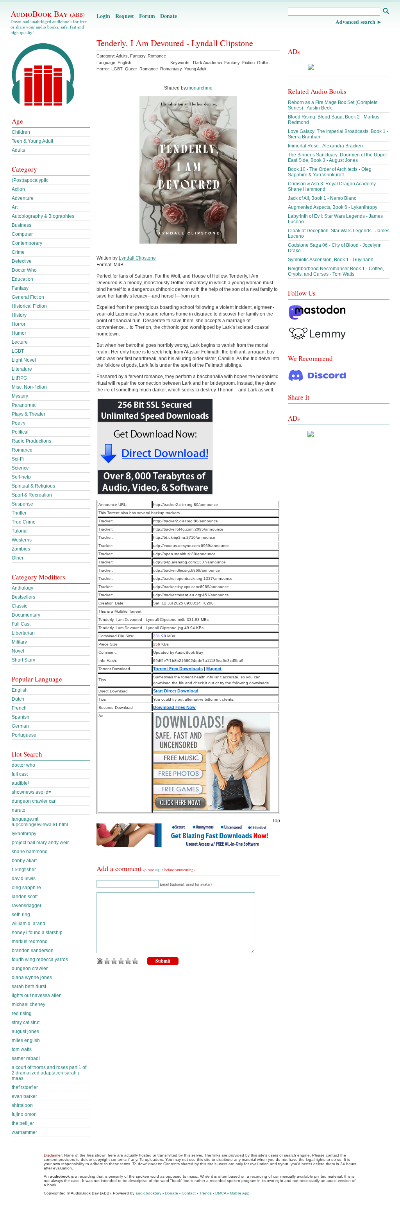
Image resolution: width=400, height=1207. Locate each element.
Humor (19, 333)
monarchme (199, 88)
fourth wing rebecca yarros (40, 959)
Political (20, 432)
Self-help (21, 477)
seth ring (21, 914)
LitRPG (19, 378)
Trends (205, 1193)
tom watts (22, 1049)
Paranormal (24, 405)
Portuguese (24, 735)
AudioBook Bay (48, 13)
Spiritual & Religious (33, 486)
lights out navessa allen (37, 995)
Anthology (22, 588)
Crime (18, 252)
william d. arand (28, 923)
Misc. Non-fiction (29, 387)
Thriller (19, 513)
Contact (189, 1193)
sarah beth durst (29, 986)
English (20, 690)
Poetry (18, 423)
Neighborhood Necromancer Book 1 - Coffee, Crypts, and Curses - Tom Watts (336, 271)
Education (22, 279)
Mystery (20, 396)
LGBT (117, 68)
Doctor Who (24, 270)
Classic (19, 606)
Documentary (26, 615)
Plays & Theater (28, 414)
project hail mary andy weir (40, 842)
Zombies (21, 549)
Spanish (20, 717)
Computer (22, 234)
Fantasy (137, 56)
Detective (22, 261)
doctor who (23, 765)
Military (19, 642)
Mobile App (240, 1193)
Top (276, 820)
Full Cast (21, 624)
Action (18, 189)
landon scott (25, 896)
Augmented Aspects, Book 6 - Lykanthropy (332, 207)
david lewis (24, 878)
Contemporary (27, 243)
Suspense (22, 504)
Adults (122, 56)
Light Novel (24, 360)
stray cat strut (25, 1022)
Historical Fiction (29, 306)
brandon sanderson (33, 950)
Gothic (263, 62)
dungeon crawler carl (34, 801)
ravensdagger (26, 905)
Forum (147, 16)
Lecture (20, 342)
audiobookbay (148, 1193)
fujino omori (24, 1114)
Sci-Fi (18, 459)
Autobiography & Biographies (43, 216)
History (19, 315)
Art (15, 207)
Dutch (18, 699)
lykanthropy (24, 833)
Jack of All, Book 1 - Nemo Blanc (322, 198)
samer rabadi (26, 1058)
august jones (25, 1031)
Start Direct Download (175, 691)
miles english (26, 1040)
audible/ (20, 783)
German (20, 726)
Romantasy (171, 68)
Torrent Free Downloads (178, 668)
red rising (22, 1013)
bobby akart (24, 860)
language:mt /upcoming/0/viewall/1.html (40, 821)
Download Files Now (174, 707)
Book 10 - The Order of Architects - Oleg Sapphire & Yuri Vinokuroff (329, 172)
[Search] (385, 12)
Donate (168, 16)
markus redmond (30, 941)
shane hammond (30, 851)
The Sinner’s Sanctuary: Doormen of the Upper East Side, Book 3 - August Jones (337, 157)
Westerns (22, 540)
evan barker (24, 1096)
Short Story (23, 660)
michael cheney (28, 1004)
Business (21, 225)
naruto (18, 810)
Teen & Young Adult (32, 141)
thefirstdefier (25, 1087)
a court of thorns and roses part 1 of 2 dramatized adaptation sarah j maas (49, 1073)
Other (17, 558)
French (19, 708)
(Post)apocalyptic (30, 180)
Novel (18, 651)
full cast (20, 774)
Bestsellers (23, 597)
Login (103, 16)
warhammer (24, 1132)
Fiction (248, 62)
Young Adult (195, 68)
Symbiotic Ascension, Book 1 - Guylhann (330, 259)
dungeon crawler (30, 968)
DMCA (220, 1193)
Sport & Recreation (32, 495)
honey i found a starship (37, 932)
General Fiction (28, 297)
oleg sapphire (26, 887)
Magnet (213, 668)
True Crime (24, 522)
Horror (102, 68)
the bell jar (23, 1123)
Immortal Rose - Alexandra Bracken (325, 146)
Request (124, 16)
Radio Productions (31, 441)
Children (21, 132)
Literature (22, 369)
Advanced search (355, 22)
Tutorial (20, 531)
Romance (157, 56)
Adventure (23, 198)
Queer (131, 68)
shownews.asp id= (31, 792)
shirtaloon (22, 1105)
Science (20, 468)
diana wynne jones (32, 977)
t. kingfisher (24, 869)
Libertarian (23, 633)
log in (159, 870)
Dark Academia (207, 62)
